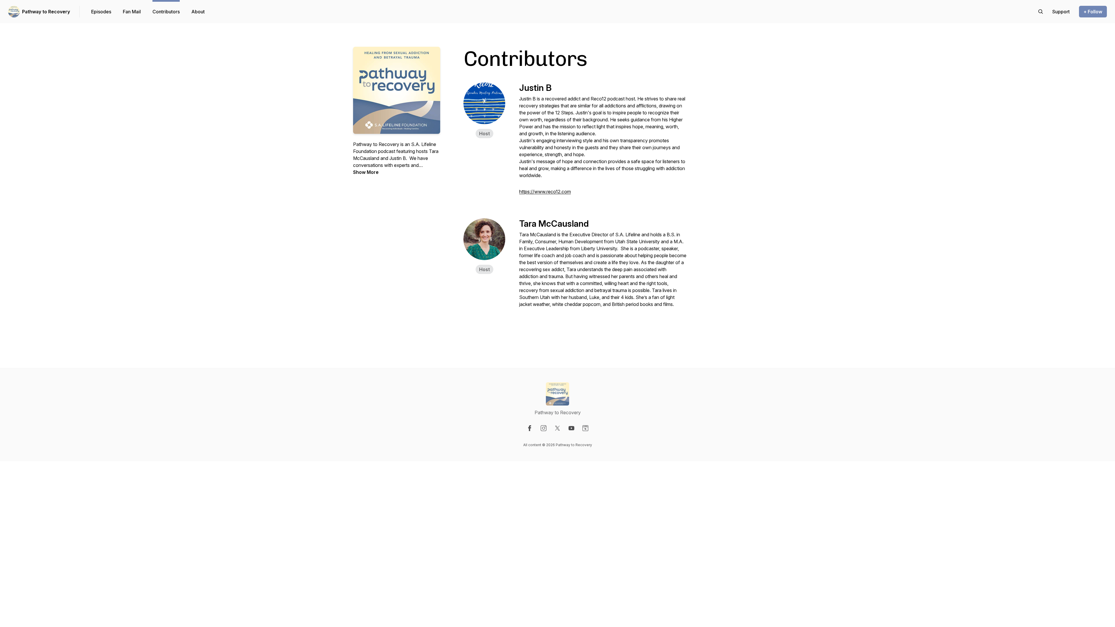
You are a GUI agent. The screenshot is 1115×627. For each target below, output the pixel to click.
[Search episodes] (1040, 11)
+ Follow (1093, 12)
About (198, 12)
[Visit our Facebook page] (530, 428)
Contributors (166, 12)
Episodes (101, 12)
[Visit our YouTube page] (571, 428)
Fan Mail (132, 12)
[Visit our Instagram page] (543, 428)
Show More (366, 172)
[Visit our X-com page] (557, 428)
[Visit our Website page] (585, 428)
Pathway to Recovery (46, 12)
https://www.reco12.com (545, 191)
